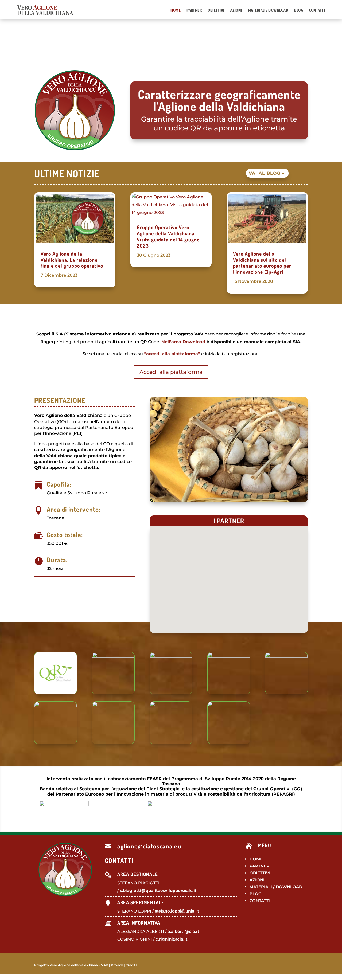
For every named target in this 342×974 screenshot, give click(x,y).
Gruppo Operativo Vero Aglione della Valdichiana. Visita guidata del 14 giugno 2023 (168, 236)
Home (175, 10)
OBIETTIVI (260, 872)
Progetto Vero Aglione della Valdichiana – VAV (71, 965)
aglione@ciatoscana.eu (149, 846)
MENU (264, 845)
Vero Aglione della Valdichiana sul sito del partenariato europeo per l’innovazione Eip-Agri (262, 262)
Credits (131, 965)
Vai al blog (265, 173)
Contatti (317, 10)
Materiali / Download (268, 10)
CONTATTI (260, 900)
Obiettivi (216, 10)
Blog (298, 10)
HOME (256, 859)
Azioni (236, 10)
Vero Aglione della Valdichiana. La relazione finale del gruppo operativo (72, 259)
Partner (194, 10)
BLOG (256, 893)
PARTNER (259, 866)
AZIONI (257, 879)
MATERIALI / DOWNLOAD (276, 886)
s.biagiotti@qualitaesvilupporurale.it (158, 890)
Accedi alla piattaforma (171, 372)
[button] (255, 580)
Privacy (117, 965)
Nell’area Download (183, 341)
